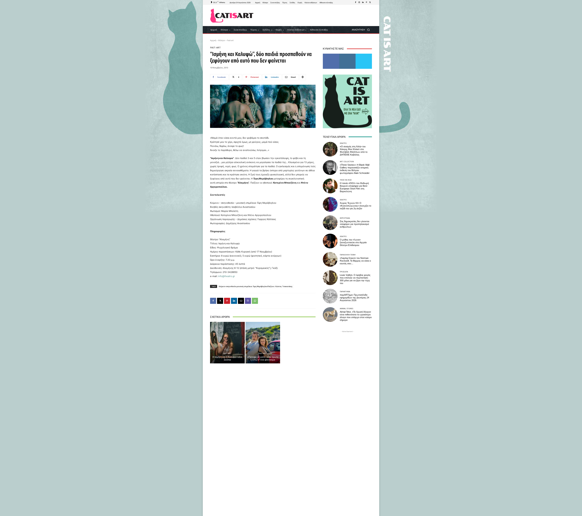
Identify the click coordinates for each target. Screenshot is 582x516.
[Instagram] (359, 2)
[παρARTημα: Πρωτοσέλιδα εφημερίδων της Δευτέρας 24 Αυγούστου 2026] (330, 296)
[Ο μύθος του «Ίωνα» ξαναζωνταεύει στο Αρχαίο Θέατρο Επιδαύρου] (330, 241)
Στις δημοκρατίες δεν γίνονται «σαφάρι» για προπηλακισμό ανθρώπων (354, 224)
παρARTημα (345, 291)
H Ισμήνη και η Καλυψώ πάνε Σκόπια (227, 358)
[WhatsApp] (255, 301)
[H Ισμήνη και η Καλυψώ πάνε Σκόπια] (227, 342)
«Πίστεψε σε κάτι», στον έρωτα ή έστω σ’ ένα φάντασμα (262, 358)
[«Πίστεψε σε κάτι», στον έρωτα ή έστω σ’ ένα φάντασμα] (263, 342)
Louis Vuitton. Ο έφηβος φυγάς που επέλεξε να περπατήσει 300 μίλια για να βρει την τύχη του (355, 279)
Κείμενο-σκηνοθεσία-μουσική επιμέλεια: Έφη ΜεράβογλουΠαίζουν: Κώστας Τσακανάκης (256, 286)
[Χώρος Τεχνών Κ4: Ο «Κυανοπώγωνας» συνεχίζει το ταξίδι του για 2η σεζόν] (330, 204)
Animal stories (346, 308)
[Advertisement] (316, 15)
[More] (302, 77)
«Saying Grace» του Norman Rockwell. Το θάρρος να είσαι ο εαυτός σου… (355, 261)
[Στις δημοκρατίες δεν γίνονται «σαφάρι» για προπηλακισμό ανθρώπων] (330, 222)
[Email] (241, 301)
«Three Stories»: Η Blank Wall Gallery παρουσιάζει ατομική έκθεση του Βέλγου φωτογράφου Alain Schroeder (355, 169)
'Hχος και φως (346, 180)
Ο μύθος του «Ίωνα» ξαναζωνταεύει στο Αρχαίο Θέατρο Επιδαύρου (353, 242)
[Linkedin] (363, 2)
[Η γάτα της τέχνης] (232, 15)
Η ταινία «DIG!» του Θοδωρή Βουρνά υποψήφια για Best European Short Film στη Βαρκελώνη (354, 187)
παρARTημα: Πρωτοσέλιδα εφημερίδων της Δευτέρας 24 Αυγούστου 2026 (354, 298)
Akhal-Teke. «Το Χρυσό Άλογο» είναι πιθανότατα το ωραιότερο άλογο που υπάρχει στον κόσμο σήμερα (356, 316)
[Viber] (248, 301)
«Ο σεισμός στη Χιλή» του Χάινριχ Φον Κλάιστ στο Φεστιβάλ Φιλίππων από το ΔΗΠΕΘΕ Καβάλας (353, 150)
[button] (362, 29)
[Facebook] (355, 2)
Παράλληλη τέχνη (348, 254)
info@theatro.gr (226, 276)
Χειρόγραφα (345, 218)
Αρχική (213, 40)
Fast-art (230, 40)
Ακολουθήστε (347, 55)
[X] (370, 2)
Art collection (347, 161)
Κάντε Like (331, 55)
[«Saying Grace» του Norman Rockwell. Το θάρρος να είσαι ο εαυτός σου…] (330, 259)
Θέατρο (221, 40)
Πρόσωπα (344, 271)
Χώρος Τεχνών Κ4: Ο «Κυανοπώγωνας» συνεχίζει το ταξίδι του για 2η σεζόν (355, 206)
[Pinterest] (366, 2)
